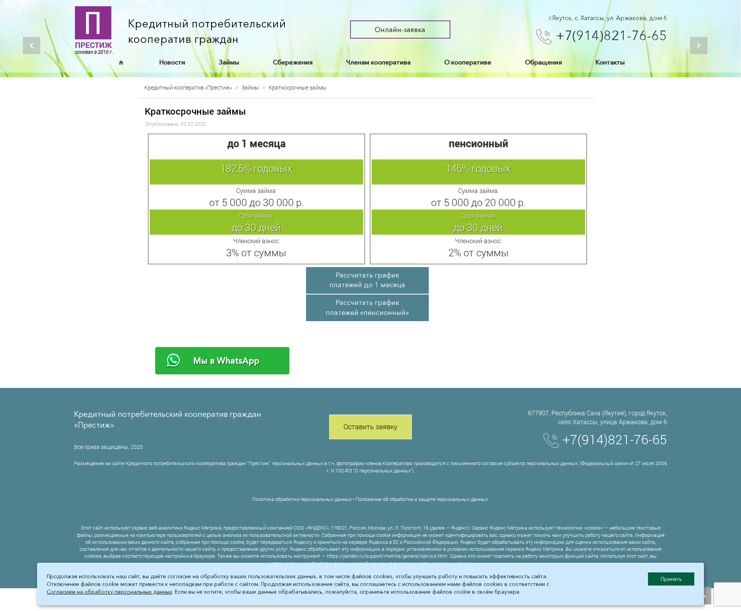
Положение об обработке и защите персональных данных (421, 499)
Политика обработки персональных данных (302, 499)
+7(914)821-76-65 (611, 35)
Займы (229, 62)
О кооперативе (467, 62)
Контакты (610, 62)
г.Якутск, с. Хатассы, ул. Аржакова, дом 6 (608, 18)
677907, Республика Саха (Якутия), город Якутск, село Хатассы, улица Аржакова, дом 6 (597, 417)
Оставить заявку (370, 426)
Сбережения (293, 62)
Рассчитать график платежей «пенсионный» (367, 307)
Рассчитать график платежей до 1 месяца (367, 280)
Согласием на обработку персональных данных (109, 591)
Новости (172, 62)
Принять (671, 578)
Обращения (543, 62)
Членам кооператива (378, 62)
